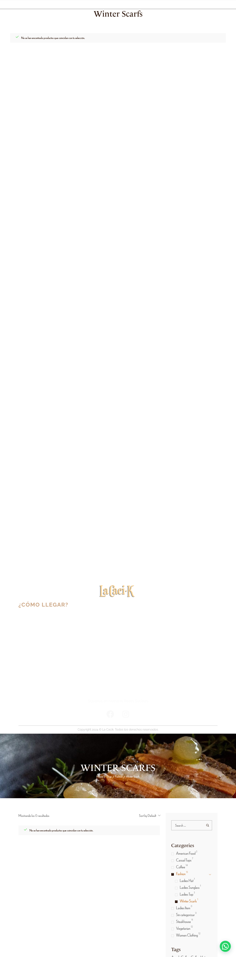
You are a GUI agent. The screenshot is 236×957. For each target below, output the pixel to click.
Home (100, 776)
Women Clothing (187, 935)
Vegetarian (183, 928)
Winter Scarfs (188, 901)
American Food (185, 853)
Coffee (180, 866)
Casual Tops (183, 860)
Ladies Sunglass (189, 887)
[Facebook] (110, 714)
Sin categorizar (185, 914)
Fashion (119, 776)
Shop (109, 776)
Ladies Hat (186, 880)
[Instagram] (125, 714)
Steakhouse (183, 921)
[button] (225, 946)
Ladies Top (186, 894)
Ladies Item (183, 907)
